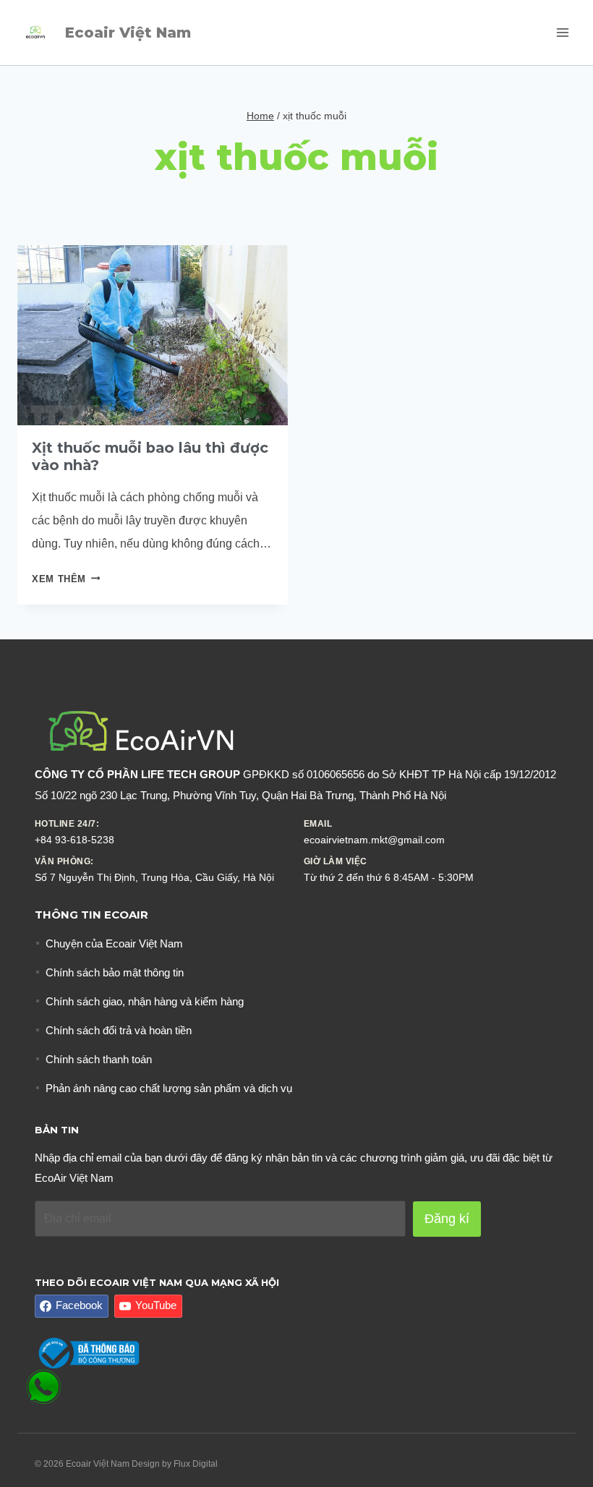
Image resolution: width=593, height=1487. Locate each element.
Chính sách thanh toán (99, 1059)
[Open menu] (562, 32)
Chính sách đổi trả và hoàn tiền (119, 1030)
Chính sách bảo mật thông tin (115, 972)
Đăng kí (447, 1218)
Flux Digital (196, 1464)
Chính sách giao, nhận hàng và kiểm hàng (145, 1001)
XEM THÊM (66, 579)
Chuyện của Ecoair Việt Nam (114, 943)
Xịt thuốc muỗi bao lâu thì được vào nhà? (150, 456)
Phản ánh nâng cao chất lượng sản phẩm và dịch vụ (169, 1088)
